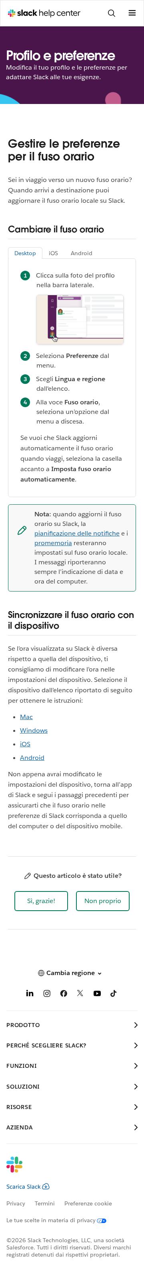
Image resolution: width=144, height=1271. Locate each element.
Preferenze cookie (88, 1203)
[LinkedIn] (30, 995)
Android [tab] (81, 253)
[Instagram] (46, 995)
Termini (45, 1203)
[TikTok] (114, 995)
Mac (26, 717)
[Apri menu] (132, 13)
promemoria (53, 543)
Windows (34, 730)
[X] (80, 995)
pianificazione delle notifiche (77, 533)
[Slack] (65, 1170)
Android (32, 757)
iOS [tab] (53, 253)
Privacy (15, 1203)
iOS (25, 744)
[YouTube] (97, 995)
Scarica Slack (23, 1186)
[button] (41, 901)
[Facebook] (63, 995)
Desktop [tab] (25, 253)
